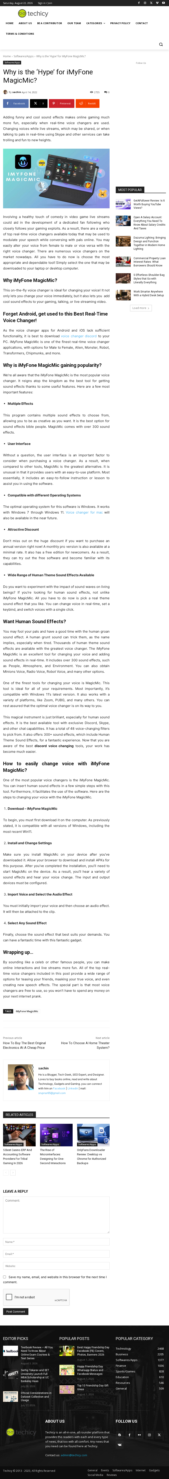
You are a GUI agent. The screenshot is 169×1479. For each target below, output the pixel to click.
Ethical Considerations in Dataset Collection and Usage (36, 1397)
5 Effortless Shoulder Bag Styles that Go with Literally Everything (149, 278)
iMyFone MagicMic (27, 1011)
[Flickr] (139, 1435)
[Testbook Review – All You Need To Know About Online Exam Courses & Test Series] (10, 1351)
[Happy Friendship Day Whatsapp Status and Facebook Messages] (66, 1370)
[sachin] (6, 92)
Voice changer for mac (84, 512)
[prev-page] (6, 1173)
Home (7, 56)
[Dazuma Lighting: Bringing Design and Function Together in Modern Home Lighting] (123, 241)
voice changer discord (79, 336)
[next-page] (13, 1173)
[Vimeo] (157, 3)
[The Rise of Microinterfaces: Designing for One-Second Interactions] (56, 1135)
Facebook (59, 1088)
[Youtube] (163, 3)
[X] (151, 3)
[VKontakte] (119, 1445)
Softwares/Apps (23, 56)
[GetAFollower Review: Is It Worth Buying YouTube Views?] (123, 204)
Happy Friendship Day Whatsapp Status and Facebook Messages (90, 1370)
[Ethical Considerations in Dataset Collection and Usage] (10, 1396)
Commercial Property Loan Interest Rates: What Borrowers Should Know (150, 262)
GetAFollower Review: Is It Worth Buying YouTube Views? (149, 204)
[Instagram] (145, 3)
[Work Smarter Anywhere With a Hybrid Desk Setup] (123, 295)
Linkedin (73, 1088)
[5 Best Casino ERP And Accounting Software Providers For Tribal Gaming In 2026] (19, 1135)
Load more (139, 308)
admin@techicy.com (74, 1455)
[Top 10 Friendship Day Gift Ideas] (66, 1389)
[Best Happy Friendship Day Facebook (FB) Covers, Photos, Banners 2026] (66, 1351)
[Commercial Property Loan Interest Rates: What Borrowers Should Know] (123, 262)
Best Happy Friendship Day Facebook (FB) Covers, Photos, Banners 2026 (93, 1351)
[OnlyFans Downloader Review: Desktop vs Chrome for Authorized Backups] (93, 1135)
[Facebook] (138, 3)
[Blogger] (119, 1435)
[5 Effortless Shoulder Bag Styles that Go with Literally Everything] (123, 278)
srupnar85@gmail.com (52, 1093)
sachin (16, 92)
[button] (161, 44)
